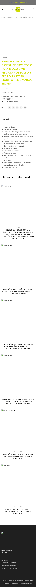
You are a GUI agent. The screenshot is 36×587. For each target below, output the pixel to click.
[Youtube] (6, 552)
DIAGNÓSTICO (12, 17)
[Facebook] (2, 552)
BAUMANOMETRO (12, 101)
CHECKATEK (18, 452)
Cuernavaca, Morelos (9, 562)
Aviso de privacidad (26, 584)
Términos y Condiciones (11, 584)
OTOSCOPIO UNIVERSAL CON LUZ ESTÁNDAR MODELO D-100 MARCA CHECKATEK (18, 511)
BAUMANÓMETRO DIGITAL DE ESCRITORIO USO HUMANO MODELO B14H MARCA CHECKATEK (18, 456)
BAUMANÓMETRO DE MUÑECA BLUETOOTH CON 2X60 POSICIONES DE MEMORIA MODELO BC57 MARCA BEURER (18, 401)
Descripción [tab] (6, 119)
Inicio (3, 17)
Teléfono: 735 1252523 (10, 569)
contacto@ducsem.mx (9, 565)
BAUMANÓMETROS (25, 17)
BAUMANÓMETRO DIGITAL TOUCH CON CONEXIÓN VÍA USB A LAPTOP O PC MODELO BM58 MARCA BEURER (18, 346)
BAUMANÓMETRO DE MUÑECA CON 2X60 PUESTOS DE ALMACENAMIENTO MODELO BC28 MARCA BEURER (18, 291)
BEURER (4, 57)
